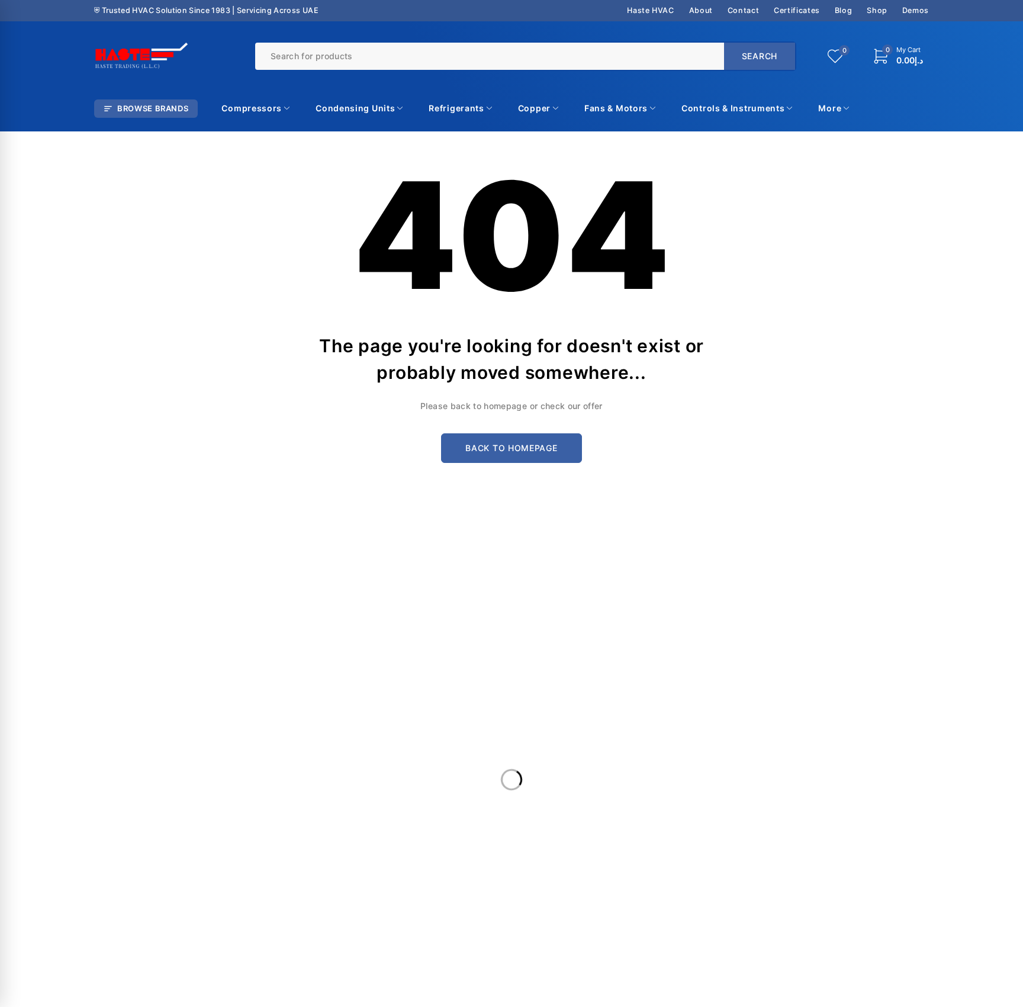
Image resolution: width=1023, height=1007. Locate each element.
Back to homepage (511, 448)
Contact (743, 10)
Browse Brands (152, 108)
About (701, 10)
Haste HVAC (650, 10)
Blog (843, 10)
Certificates (797, 10)
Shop (877, 10)
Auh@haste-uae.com (776, 692)
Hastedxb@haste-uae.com (362, 696)
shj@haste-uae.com (561, 692)
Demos (915, 10)
